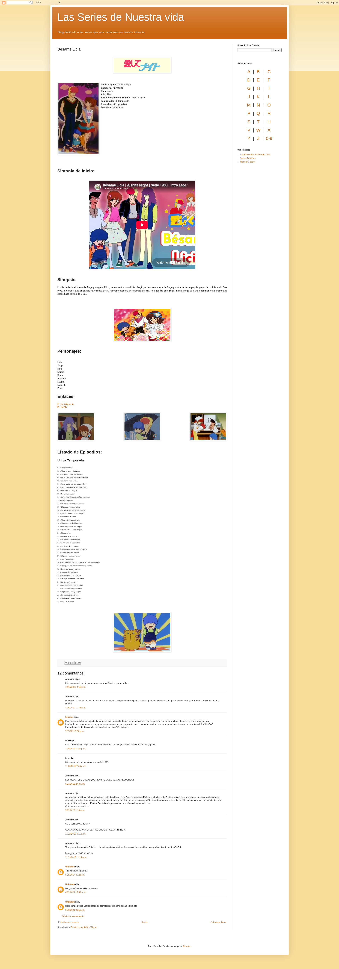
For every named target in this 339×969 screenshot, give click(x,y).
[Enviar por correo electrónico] (66, 663)
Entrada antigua (218, 922)
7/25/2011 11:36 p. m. (75, 748)
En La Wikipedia (65, 404)
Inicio (144, 922)
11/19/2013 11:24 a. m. (76, 857)
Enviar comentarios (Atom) (83, 927)
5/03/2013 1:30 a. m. (75, 810)
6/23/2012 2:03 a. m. (75, 784)
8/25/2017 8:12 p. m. (75, 875)
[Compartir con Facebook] (76, 663)
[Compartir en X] (73, 663)
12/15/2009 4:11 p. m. (75, 687)
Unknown (70, 866)
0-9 (269, 138)
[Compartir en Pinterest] (79, 663)
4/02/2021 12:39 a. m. (75, 892)
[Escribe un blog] (69, 663)
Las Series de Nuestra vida (120, 17)
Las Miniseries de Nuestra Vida (255, 154)
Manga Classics (247, 162)
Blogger (187, 946)
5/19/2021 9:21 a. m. (75, 910)
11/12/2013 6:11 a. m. (75, 834)
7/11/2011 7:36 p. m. (74, 731)
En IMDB (62, 407)
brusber (69, 717)
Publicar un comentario (73, 916)
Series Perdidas (247, 158)
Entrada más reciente (68, 922)
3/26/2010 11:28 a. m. (75, 707)
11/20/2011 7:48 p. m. (75, 766)
